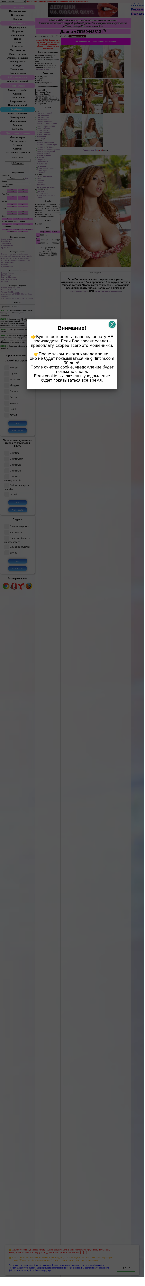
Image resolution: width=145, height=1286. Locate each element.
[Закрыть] (112, 324)
